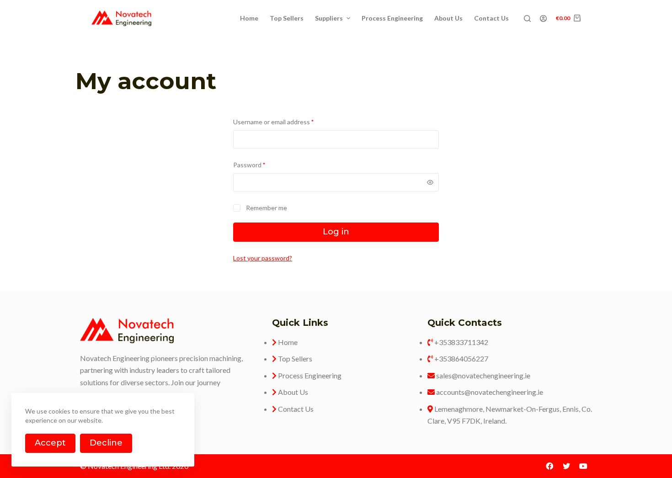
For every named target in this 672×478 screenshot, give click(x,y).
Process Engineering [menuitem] (392, 18)
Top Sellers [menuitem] (287, 18)
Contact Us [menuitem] (491, 18)
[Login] (543, 18)
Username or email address (273, 122)
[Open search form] (527, 18)
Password (249, 165)
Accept (50, 443)
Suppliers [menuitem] (329, 18)
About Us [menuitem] (448, 18)
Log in (336, 232)
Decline (106, 443)
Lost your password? (262, 258)
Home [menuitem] (249, 18)
